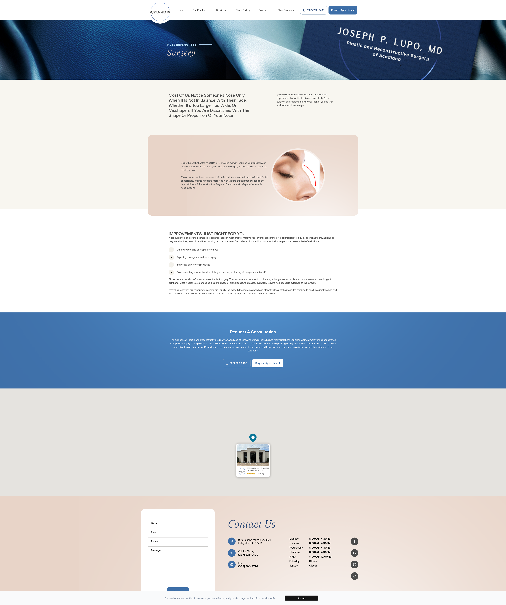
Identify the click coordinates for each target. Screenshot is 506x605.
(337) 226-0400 (238, 363)
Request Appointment (267, 363)
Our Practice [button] (199, 10)
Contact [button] (263, 10)
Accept (301, 598)
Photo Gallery (243, 10)
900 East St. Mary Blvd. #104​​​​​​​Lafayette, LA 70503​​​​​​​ (254, 541)
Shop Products (286, 10)
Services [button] (221, 10)
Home (181, 10)
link (238, 445)
